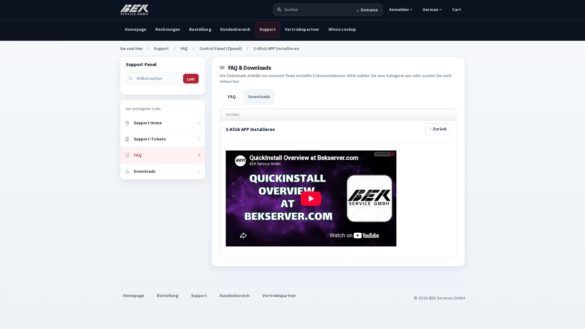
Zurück (439, 129)
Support (268, 29)
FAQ (184, 48)
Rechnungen (167, 29)
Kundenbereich (235, 29)
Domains (369, 9)
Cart (456, 9)
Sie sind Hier (131, 48)
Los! (191, 79)
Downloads (259, 96)
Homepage (135, 29)
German (431, 9)
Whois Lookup (342, 29)
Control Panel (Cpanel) (221, 48)
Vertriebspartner (302, 29)
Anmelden (399, 9)
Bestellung (200, 29)
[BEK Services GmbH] (134, 9)
